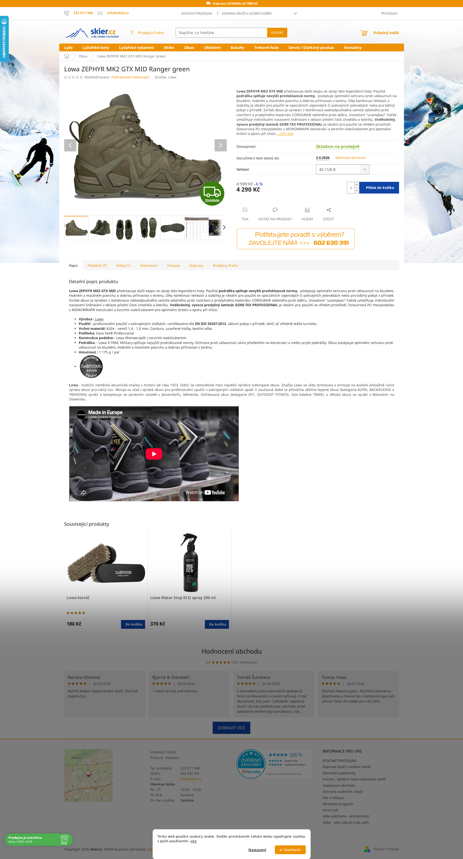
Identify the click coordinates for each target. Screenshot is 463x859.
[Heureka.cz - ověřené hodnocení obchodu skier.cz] (274, 763)
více (193, 841)
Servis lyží (331, 810)
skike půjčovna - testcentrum (346, 816)
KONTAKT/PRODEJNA (196, 13)
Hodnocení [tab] (148, 265)
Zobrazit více (231, 727)
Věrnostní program (338, 804)
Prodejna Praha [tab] (225, 265)
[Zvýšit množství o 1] (356, 185)
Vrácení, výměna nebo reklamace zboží (354, 779)
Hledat (277, 32)
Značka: (165, 77)
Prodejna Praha (151, 32)
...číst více (285, 133)
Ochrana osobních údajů (343, 791)
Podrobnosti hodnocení (130, 77)
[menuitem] (68, 48)
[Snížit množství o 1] (356, 190)
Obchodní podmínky (339, 773)
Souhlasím (292, 850)
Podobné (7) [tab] (97, 265)
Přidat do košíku (380, 187)
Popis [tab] (73, 265)
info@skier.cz (190, 778)
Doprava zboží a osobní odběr (246, 13)
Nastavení (257, 849)
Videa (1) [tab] (123, 265)
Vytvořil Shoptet (386, 848)
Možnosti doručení (350, 157)
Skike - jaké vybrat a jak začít (346, 822)
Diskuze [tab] (173, 265)
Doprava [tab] (196, 265)
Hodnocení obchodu (231, 651)
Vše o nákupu (333, 797)
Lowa (99, 319)
